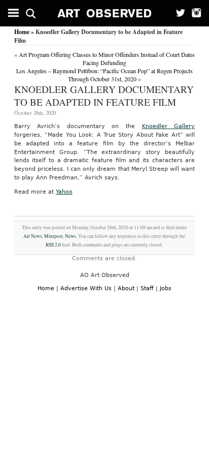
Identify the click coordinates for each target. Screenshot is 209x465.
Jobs (165, 288)
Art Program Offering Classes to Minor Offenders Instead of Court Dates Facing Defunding (107, 58)
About (126, 288)
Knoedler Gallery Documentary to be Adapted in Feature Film (104, 95)
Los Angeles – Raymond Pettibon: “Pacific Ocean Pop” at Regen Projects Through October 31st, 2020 (104, 75)
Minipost (53, 236)
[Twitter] (177, 13)
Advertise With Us (86, 288)
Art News (32, 236)
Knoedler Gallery (168, 126)
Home (21, 31)
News (70, 236)
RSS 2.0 (53, 244)
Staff (147, 288)
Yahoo (64, 192)
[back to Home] (104, 13)
